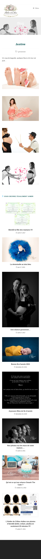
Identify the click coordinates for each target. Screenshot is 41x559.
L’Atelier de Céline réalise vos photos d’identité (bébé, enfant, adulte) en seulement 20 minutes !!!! (20, 524)
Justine (26, 29)
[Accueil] (13, 29)
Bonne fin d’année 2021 (20, 364)
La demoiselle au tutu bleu (20, 264)
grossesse (22, 52)
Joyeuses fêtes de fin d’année (20, 411)
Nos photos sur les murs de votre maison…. (20, 447)
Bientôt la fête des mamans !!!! (21, 230)
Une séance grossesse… (20, 330)
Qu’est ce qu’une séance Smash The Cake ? (20, 484)
